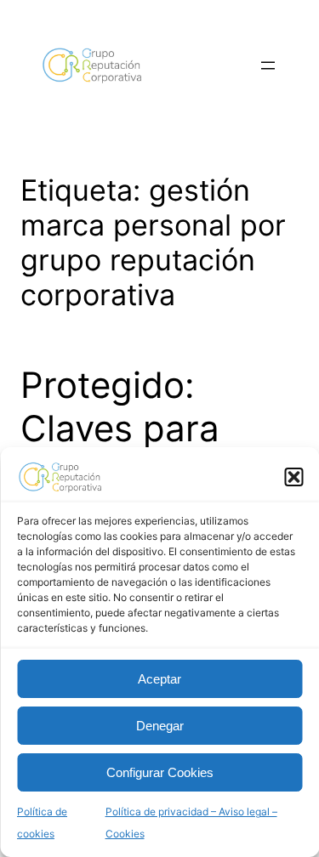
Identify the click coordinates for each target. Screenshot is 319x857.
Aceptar (159, 679)
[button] (293, 476)
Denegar (160, 725)
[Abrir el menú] (268, 65)
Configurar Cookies (160, 772)
